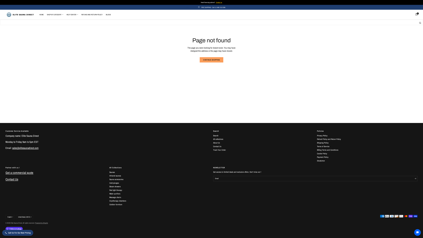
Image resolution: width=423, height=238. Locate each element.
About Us (216, 142)
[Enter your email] (415, 178)
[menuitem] (41, 14)
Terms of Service (323, 146)
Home (41, 14)
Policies (320, 131)
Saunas (112, 172)
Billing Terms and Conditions (327, 150)
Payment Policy (322, 157)
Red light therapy (115, 190)
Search (216, 131)
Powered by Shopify (41, 223)
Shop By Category (54, 14)
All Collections (115, 167)
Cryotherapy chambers (117, 201)
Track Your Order (219, 150)
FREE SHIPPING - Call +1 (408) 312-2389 (213, 7)
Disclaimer (321, 160)
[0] (415, 15)
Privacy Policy (322, 135)
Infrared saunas (115, 175)
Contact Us (217, 146)
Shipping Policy (323, 142)
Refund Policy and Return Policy (329, 139)
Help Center (71, 14)
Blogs (108, 14)
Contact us (219, 2)
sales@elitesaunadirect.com (25, 148)
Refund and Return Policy (92, 14)
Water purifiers (114, 193)
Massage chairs (115, 197)
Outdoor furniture (115, 204)
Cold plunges (114, 183)
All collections (218, 139)
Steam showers (115, 186)
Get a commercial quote (19, 173)
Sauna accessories (116, 179)
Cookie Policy (322, 153)
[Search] (420, 23)
